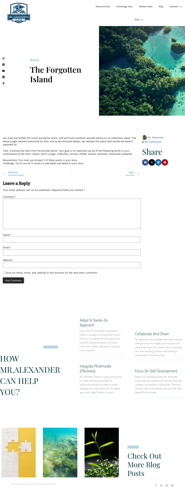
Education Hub (103, 6)
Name (7, 235)
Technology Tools (124, 6)
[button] (145, 162)
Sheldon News (145, 6)
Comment (9, 197)
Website (7, 260)
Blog (161, 6)
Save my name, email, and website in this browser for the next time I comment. (51, 273)
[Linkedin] (172, 485)
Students (174, 6)
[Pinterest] (161, 485)
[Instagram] (156, 485)
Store (136, 19)
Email (7, 247)
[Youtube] (167, 485)
